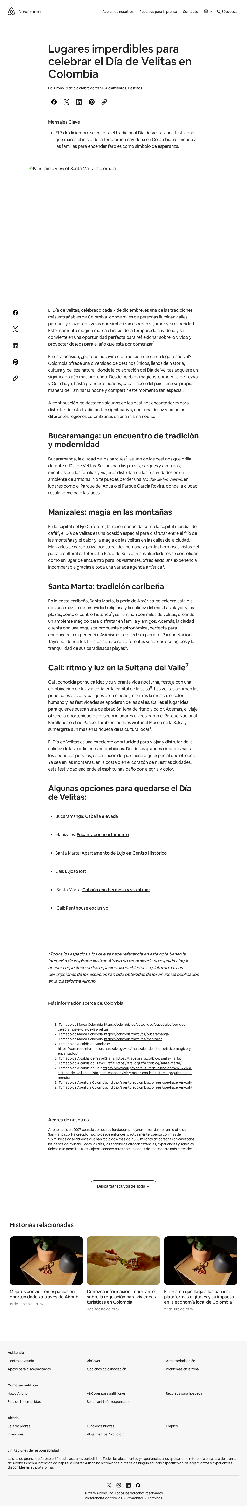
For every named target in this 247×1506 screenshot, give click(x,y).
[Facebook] (138, 1485)
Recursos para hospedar (185, 1393)
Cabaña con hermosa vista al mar (116, 889)
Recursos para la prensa (158, 11)
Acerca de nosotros (118, 11)
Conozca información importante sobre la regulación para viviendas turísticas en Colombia (121, 1297)
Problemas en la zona (182, 1369)
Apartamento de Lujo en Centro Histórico (124, 853)
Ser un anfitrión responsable (108, 1402)
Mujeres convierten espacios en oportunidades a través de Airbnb (44, 1294)
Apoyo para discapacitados (29, 1369)
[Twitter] (109, 1485)
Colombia (113, 1003)
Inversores (16, 1434)
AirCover (93, 1361)
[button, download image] (208, 176)
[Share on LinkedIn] (79, 102)
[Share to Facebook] (54, 102)
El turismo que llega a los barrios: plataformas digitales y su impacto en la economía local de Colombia (199, 1297)
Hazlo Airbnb (18, 1393)
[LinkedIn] (128, 1485)
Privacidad (135, 1498)
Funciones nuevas (100, 1426)
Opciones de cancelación (106, 1369)
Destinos (135, 88)
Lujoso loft (75, 871)
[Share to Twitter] (66, 102)
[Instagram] (119, 1485)
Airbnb (58, 88)
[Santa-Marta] (123, 228)
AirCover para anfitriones (106, 1393)
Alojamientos (115, 88)
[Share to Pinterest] (91, 102)
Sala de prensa (19, 1426)
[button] (208, 11)
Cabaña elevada (101, 816)
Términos (155, 1498)
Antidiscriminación (180, 1361)
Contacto (190, 11)
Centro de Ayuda (21, 1361)
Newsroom (29, 11)
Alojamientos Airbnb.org (106, 1434)
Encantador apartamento (103, 834)
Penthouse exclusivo (87, 908)
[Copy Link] (104, 102)
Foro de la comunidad (24, 1402)
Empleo (172, 1426)
